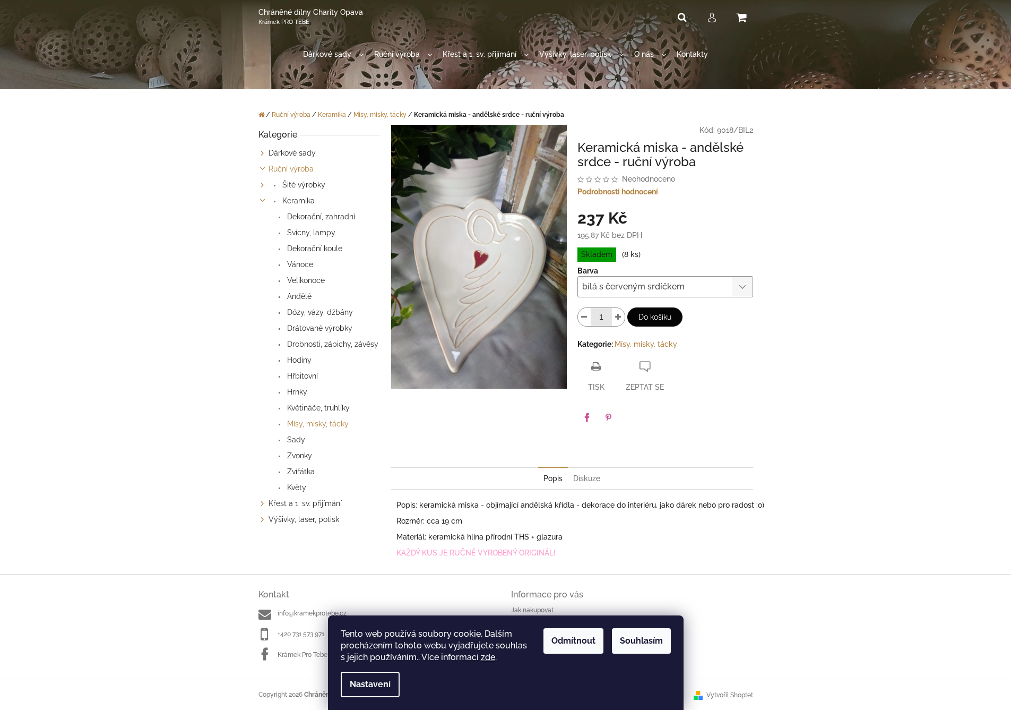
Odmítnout (573, 641)
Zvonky (298, 455)
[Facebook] (587, 417)
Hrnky (296, 392)
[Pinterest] (608, 417)
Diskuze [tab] (586, 478)
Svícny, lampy (310, 232)
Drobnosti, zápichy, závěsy (331, 344)
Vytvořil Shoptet (729, 695)
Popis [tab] (553, 478)
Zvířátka (300, 471)
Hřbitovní (301, 376)
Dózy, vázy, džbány (319, 312)
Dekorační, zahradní (320, 216)
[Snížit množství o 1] (584, 317)
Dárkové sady (292, 153)
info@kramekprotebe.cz (312, 613)
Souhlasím (641, 641)
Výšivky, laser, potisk (304, 519)
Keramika (297, 200)
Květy (295, 487)
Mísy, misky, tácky (317, 424)
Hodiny (298, 360)
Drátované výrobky (318, 328)
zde (488, 657)
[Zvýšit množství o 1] (618, 317)
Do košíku (654, 317)
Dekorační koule (313, 248)
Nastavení (370, 684)
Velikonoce (305, 280)
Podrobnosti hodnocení (617, 191)
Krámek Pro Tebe (302, 654)
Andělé (298, 296)
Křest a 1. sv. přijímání (305, 503)
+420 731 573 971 (301, 634)
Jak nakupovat (532, 610)
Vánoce (299, 264)
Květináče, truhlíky (317, 408)
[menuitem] (333, 54)
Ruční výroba (291, 169)
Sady (295, 439)
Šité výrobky (302, 185)
